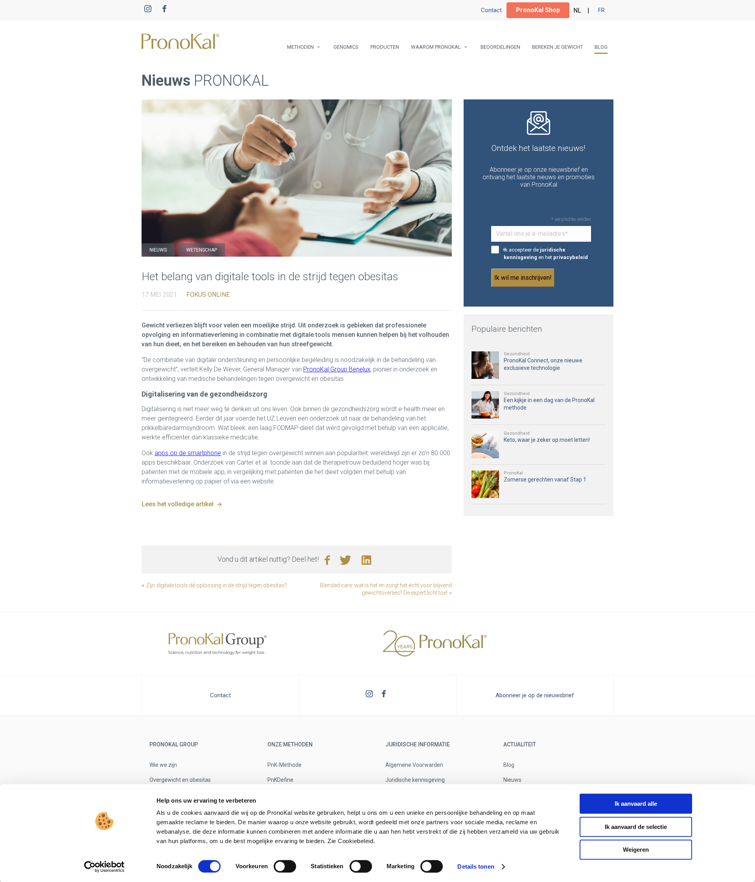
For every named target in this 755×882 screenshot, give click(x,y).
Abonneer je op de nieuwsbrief (534, 695)
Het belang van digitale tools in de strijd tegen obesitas (270, 276)
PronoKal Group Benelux (336, 369)
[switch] (285, 866)
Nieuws (158, 250)
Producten (384, 47)
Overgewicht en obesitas (180, 780)
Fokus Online (208, 294)
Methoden (300, 47)
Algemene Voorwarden (414, 765)
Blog (601, 47)
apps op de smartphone (188, 453)
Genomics (346, 47)
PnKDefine (280, 780)
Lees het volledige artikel (178, 504)
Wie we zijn (163, 765)
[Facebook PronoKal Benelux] (164, 10)
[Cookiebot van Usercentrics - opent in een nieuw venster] (104, 867)
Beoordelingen (500, 47)
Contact (491, 10)
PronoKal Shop (538, 10)
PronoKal (513, 473)
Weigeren (636, 849)
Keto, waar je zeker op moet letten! (547, 440)
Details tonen (475, 866)
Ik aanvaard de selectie (636, 826)
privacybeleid (570, 257)
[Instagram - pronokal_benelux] (148, 10)
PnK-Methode (284, 765)
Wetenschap (201, 250)
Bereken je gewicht (557, 47)
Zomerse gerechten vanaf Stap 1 (545, 479)
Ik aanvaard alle (636, 803)
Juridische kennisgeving (415, 780)
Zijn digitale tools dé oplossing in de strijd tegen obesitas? (216, 585)
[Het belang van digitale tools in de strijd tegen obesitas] (297, 178)
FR (601, 10)
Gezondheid (517, 353)
